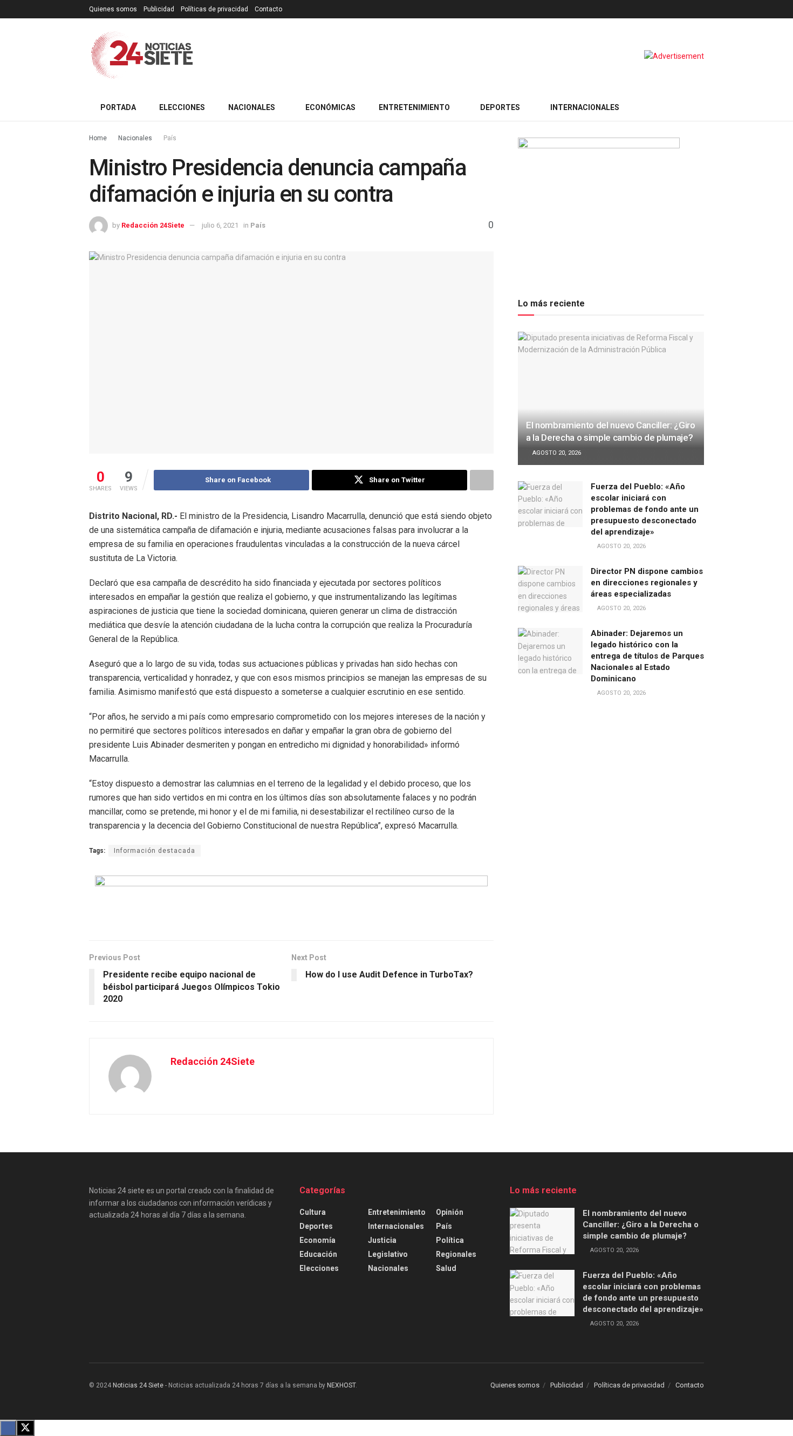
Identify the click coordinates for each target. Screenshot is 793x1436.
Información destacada (154, 850)
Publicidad (158, 9)
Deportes (500, 107)
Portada (118, 107)
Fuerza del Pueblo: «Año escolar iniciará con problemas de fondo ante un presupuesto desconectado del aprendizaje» (645, 509)
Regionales (456, 1254)
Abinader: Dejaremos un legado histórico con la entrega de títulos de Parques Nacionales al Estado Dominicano (647, 655)
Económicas (330, 107)
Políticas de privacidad (214, 9)
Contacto (268, 9)
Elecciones (182, 107)
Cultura (312, 1212)
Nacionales (251, 107)
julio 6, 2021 (220, 225)
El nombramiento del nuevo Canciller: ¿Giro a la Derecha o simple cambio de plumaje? (641, 1224)
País (169, 138)
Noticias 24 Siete (138, 1385)
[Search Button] (700, 107)
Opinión (449, 1212)
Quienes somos (113, 9)
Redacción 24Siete (152, 225)
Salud (446, 1268)
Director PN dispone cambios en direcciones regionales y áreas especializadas (647, 582)
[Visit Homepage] (142, 56)
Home (98, 138)
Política (450, 1240)
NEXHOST (341, 1385)
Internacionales (584, 107)
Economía (317, 1240)
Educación (318, 1254)
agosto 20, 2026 (556, 452)
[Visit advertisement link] (674, 56)
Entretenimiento (414, 107)
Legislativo (388, 1254)
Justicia (382, 1240)
